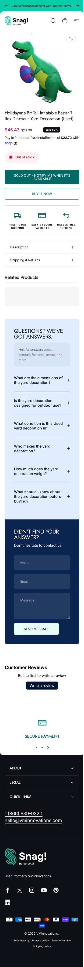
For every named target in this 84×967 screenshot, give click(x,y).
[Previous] (6, 5)
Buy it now (42, 194)
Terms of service (59, 940)
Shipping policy (40, 946)
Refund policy (20, 940)
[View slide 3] (46, 747)
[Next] (77, 5)
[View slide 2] (40, 747)
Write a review (40, 685)
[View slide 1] (35, 747)
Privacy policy (38, 940)
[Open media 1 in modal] (71, 38)
